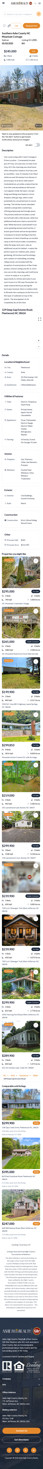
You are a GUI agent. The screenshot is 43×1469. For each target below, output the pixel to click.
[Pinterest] (33, 1450)
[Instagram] (17, 1450)
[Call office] (35, 3)
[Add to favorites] (4, 25)
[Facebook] (9, 1450)
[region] (21, 333)
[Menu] (3, 3)
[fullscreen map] (39, 319)
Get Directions (21, 1439)
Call (16, 26)
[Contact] (39, 3)
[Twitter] (25, 1450)
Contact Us (21, 1430)
